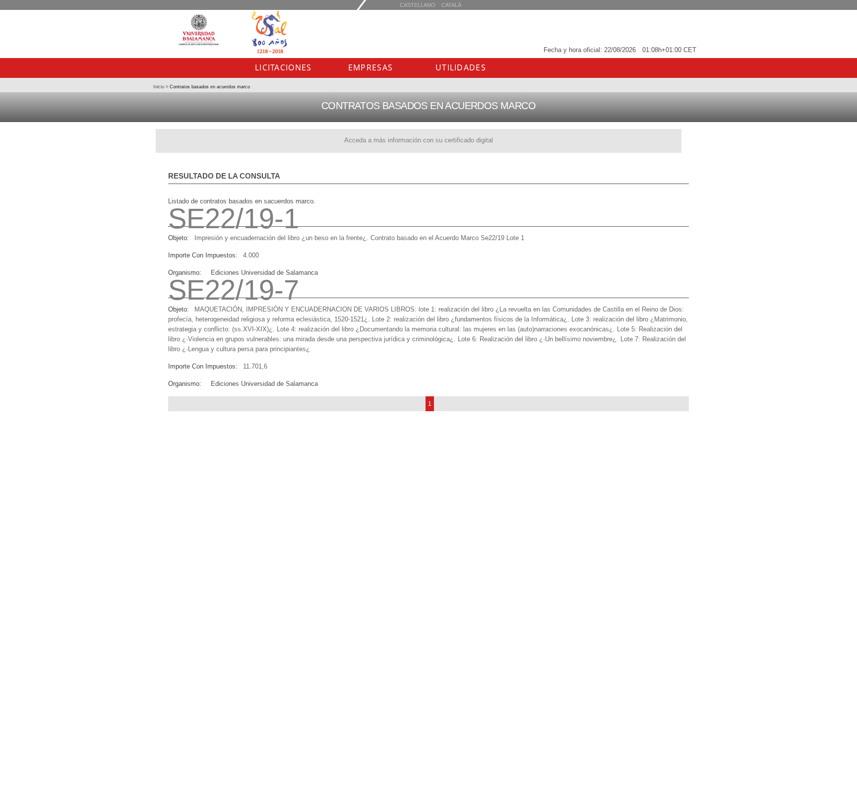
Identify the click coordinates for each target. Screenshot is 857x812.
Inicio (159, 86)
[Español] (451, 4)
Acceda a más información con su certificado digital (418, 140)
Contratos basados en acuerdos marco (209, 86)
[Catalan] (417, 4)
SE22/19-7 (233, 290)
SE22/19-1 (233, 218)
